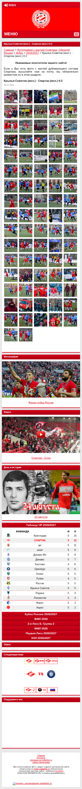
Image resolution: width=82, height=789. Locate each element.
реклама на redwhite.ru (41, 760)
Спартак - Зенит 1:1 (41, 402)
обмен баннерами (41, 762)
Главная (9, 49)
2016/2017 (32, 52)
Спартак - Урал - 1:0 (41, 457)
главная (41, 755)
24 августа (41, 516)
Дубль (19, 52)
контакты (41, 758)
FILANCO (59, 771)
